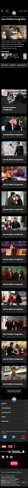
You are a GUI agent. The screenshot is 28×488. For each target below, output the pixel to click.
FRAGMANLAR (21, 65)
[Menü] (2, 11)
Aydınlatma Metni (6, 482)
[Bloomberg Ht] (6, 451)
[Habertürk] (3, 446)
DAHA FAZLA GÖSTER (14, 391)
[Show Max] (11, 457)
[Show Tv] (14, 13)
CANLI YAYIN (7, 11)
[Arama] (26, 11)
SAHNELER (12, 65)
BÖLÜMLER (4, 65)
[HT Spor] (15, 446)
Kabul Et (24, 482)
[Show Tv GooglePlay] (14, 437)
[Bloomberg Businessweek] (18, 451)
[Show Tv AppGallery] (23, 437)
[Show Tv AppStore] (4, 437)
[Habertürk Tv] (10, 446)
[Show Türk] (7, 457)
